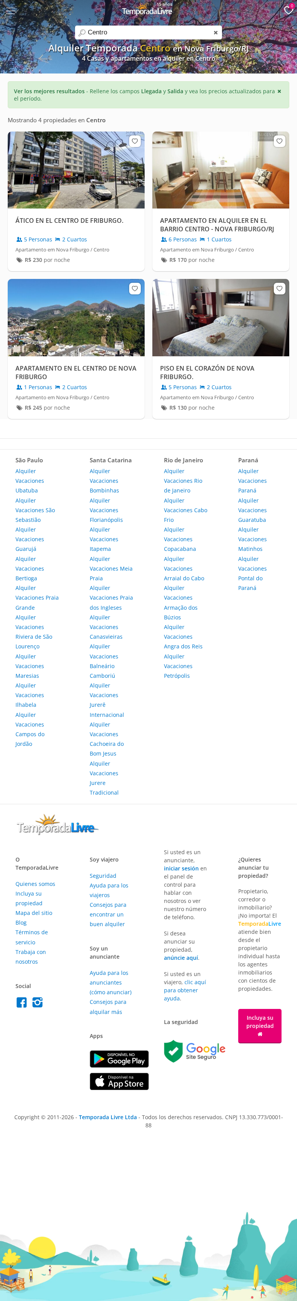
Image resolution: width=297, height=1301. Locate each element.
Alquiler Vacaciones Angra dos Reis (183, 636)
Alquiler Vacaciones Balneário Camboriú (104, 661)
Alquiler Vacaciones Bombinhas (104, 480)
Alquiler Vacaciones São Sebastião (35, 510)
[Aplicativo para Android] (119, 1065)
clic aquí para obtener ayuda (185, 990)
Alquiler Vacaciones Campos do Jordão (29, 729)
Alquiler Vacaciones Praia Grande (37, 597)
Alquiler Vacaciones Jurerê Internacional (107, 700)
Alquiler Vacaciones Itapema (104, 539)
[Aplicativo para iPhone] (119, 1088)
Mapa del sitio (33, 912)
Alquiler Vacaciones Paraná (252, 480)
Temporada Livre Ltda (108, 1117)
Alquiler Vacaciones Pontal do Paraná (252, 573)
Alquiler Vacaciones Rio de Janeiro (183, 480)
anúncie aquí (181, 957)
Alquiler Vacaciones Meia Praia (111, 568)
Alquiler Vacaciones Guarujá (29, 539)
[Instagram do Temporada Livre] (38, 1004)
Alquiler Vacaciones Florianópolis (106, 510)
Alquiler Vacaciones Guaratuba (252, 510)
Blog (21, 922)
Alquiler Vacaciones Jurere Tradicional (104, 778)
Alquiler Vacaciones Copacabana (180, 539)
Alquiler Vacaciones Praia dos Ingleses (111, 597)
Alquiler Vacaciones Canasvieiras (106, 627)
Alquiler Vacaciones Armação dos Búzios (181, 602)
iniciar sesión (181, 868)
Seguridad (103, 875)
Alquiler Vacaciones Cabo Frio (185, 510)
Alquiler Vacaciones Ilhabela (29, 695)
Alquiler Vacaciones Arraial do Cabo (184, 568)
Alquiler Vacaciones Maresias (29, 666)
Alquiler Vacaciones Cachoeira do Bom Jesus (107, 739)
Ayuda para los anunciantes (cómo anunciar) (110, 982)
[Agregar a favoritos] (135, 141)
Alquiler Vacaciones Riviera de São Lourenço (33, 632)
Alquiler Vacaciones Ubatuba (29, 480)
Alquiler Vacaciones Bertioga (29, 568)
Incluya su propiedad (260, 1021)
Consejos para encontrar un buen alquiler (108, 914)
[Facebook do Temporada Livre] (23, 1004)
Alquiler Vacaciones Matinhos (252, 539)
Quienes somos (35, 883)
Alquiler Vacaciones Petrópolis (178, 666)
